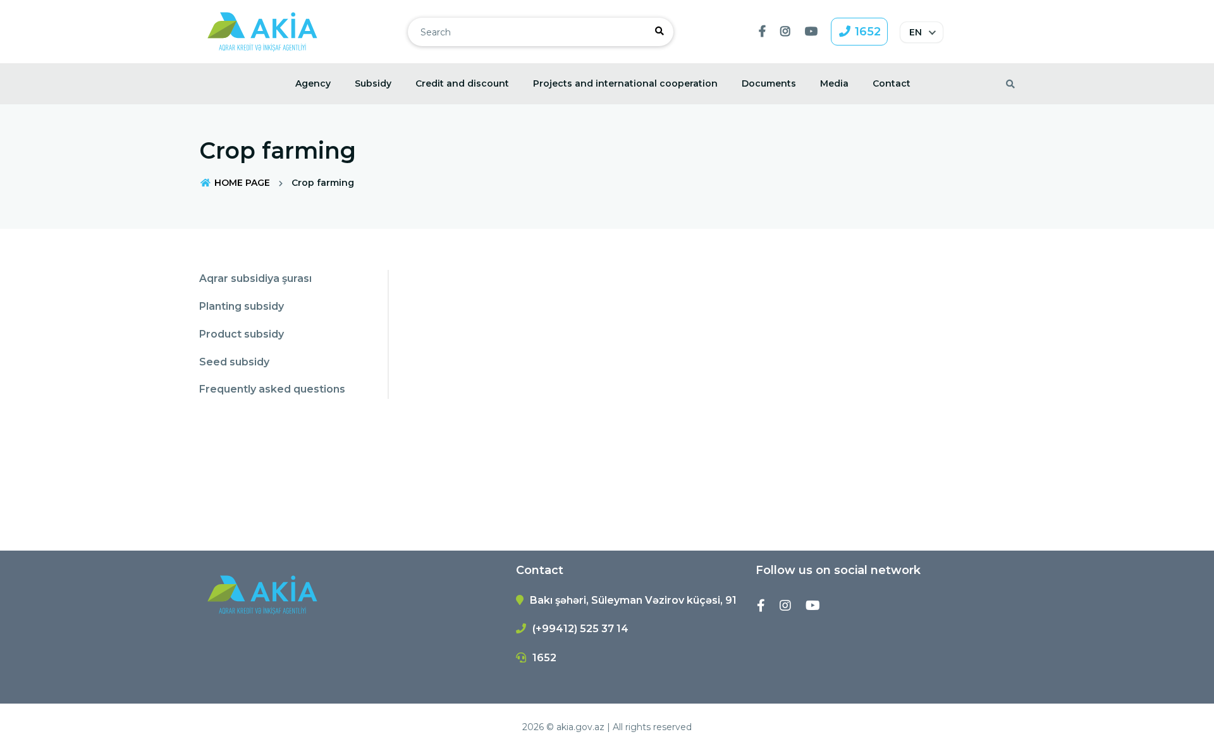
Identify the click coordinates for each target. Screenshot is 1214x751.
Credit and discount (462, 83)
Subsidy (373, 83)
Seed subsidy (234, 362)
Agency (313, 83)
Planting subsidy (241, 306)
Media (834, 83)
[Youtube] (812, 605)
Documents (769, 83)
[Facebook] (761, 605)
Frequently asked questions (272, 389)
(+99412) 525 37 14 (580, 629)
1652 (866, 32)
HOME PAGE (241, 182)
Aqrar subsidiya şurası (255, 278)
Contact (891, 83)
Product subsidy (241, 334)
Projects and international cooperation (625, 83)
